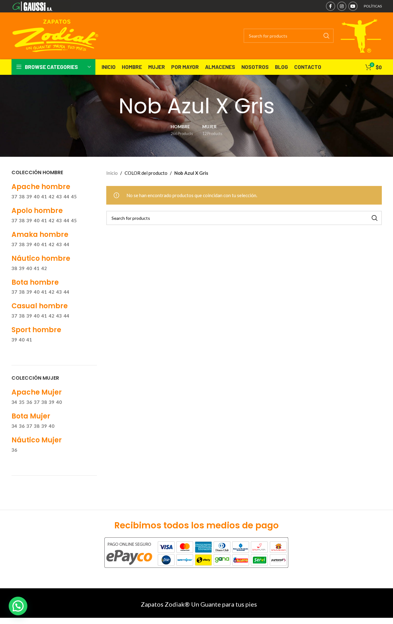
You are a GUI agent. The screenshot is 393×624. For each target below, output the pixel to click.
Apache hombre (40, 187)
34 (14, 402)
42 (51, 196)
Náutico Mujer (36, 440)
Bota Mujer (30, 416)
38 (22, 196)
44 (66, 196)
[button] (18, 606)
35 (22, 402)
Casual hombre (39, 306)
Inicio (112, 173)
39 (29, 196)
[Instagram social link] (341, 6)
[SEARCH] (326, 36)
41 (44, 196)
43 (59, 196)
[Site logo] (41, 5)
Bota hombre (35, 282)
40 (36, 196)
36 (29, 402)
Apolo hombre (37, 210)
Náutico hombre (40, 258)
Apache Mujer (36, 392)
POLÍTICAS (373, 6)
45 (74, 196)
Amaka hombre (39, 234)
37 (14, 196)
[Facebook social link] (330, 6)
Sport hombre (36, 330)
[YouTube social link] (353, 6)
